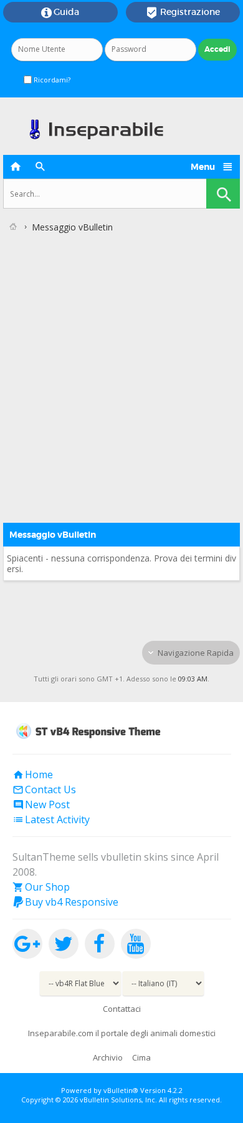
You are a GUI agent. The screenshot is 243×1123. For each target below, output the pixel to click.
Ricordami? (51, 79)
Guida (60, 12)
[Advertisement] (121, 366)
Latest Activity (51, 819)
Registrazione (183, 12)
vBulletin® (120, 1090)
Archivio (108, 1057)
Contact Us (44, 789)
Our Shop (41, 887)
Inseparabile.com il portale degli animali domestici (122, 1033)
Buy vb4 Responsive (65, 902)
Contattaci (122, 1008)
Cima (141, 1057)
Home (32, 774)
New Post (41, 804)
